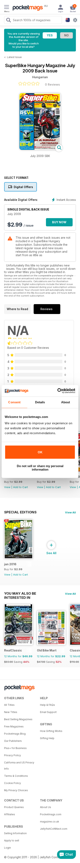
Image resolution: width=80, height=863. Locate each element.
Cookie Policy (12, 783)
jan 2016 (10, 564)
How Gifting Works (51, 731)
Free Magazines (14, 726)
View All (70, 512)
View (7, 487)
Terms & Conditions (16, 775)
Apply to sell (11, 840)
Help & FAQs (47, 704)
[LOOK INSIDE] (40, 148)
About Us (45, 807)
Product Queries (14, 807)
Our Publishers (13, 740)
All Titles (9, 704)
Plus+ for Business (15, 748)
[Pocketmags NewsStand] (26, 8)
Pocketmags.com (50, 814)
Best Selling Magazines (18, 719)
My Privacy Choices (16, 790)
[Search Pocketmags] (8, 20)
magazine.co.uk (49, 821)
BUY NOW (59, 222)
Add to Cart (20, 487)
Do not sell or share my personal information (40, 467)
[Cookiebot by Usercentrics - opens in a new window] (57, 390)
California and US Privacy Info (19, 765)
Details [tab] (40, 402)
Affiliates (9, 814)
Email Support (48, 712)
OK (40, 452)
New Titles (10, 712)
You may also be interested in (20, 593)
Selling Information (15, 833)
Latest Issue (14, 57)
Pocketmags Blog (15, 733)
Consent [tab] (14, 402)
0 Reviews (52, 84)
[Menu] (6, 7)
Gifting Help (47, 738)
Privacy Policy (12, 755)
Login (7, 847)
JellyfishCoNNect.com (53, 828)
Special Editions (20, 512)
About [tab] (65, 402)
